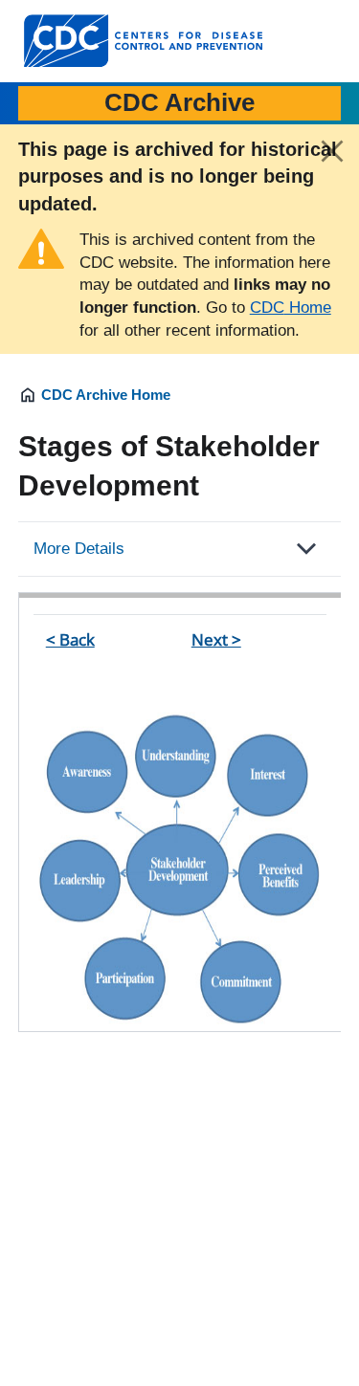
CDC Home (290, 307)
